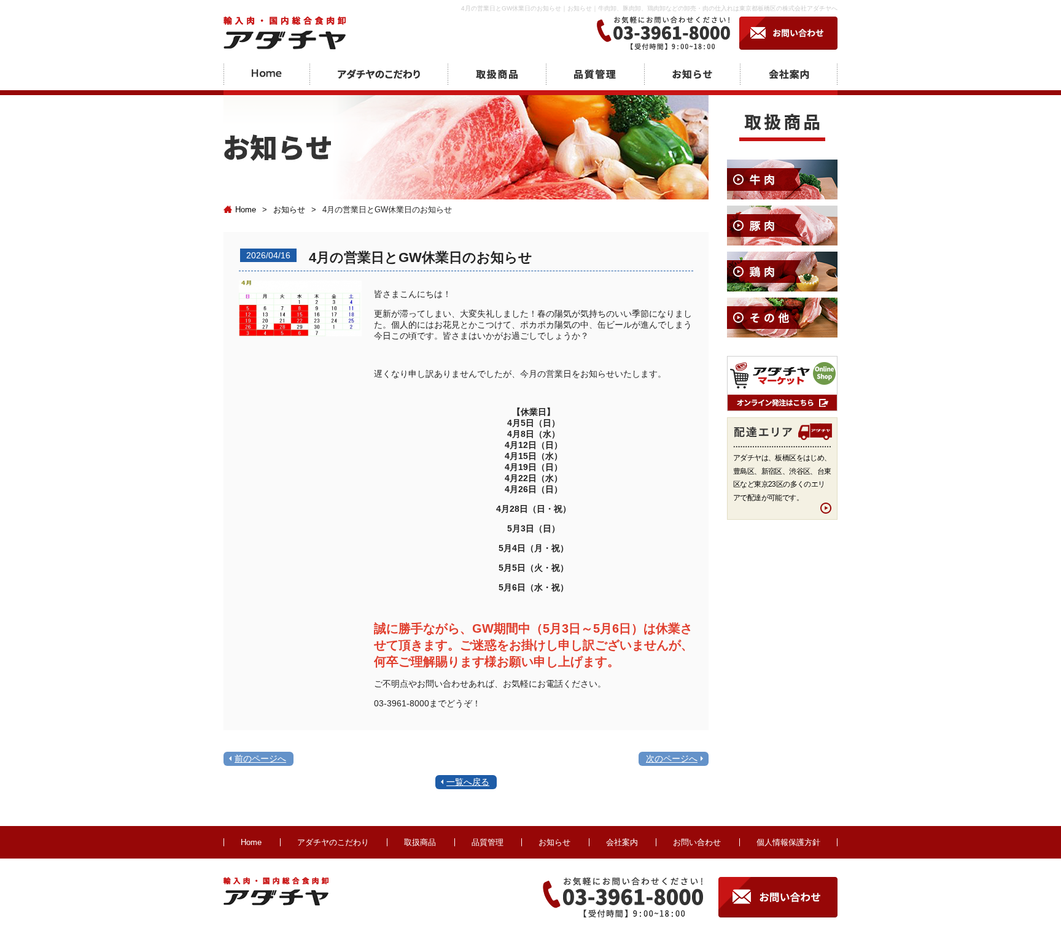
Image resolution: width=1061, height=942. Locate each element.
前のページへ (260, 758)
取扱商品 (420, 842)
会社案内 (622, 842)
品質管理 (487, 842)
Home (245, 210)
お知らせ (289, 209)
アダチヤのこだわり (333, 842)
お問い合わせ (697, 842)
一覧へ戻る (467, 782)
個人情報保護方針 (788, 842)
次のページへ (672, 758)
